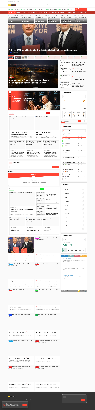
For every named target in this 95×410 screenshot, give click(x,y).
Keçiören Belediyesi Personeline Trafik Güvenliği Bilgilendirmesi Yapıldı (18, 333)
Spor (55, 4)
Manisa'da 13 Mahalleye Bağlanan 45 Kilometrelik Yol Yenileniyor (24, 100)
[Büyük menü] (86, 5)
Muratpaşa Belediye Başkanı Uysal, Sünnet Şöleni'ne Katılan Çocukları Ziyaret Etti (46, 385)
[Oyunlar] (86, 1)
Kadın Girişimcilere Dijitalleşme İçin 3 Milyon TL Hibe (19, 358)
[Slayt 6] (33, 87)
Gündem (41, 4)
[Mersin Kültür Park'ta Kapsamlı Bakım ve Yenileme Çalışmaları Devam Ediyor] (70, 57)
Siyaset (63, 4)
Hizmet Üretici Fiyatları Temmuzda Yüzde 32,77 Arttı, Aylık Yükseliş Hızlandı (72, 12)
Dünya (50, 4)
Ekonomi (46, 4)
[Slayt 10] (37, 87)
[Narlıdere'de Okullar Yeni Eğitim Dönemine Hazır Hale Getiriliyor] (31, 57)
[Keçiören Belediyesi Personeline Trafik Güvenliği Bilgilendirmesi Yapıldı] (51, 57)
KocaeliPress (12, 254)
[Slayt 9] (36, 87)
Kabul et (25, 404)
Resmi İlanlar (76, 4)
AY (85, 121)
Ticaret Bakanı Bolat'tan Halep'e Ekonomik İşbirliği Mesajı (47, 308)
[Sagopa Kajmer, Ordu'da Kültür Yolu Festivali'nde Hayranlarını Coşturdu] (18, 57)
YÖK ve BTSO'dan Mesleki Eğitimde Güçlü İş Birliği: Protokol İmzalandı (19, 256)
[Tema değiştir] (84, 1)
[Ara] (82, 5)
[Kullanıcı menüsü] (84, 5)
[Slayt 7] (34, 87)
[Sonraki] (56, 74)
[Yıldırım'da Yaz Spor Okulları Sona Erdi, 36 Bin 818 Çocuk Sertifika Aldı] (57, 57)
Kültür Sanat (69, 4)
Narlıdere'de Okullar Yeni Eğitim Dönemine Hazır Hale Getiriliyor (46, 282)
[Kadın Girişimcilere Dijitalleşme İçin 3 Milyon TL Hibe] (64, 57)
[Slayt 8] (35, 87)
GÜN (79, 121)
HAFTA (83, 121)
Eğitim (58, 4)
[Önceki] (10, 74)
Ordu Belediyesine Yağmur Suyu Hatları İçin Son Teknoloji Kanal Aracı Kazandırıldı (20, 385)
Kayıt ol (55, 166)
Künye (18, 1)
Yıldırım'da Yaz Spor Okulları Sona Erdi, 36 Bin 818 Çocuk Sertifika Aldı (47, 333)
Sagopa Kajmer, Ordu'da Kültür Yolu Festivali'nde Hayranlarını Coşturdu (33, 12)
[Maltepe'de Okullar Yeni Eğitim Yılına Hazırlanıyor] (38, 57)
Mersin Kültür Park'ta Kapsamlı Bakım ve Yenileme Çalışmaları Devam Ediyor (46, 359)
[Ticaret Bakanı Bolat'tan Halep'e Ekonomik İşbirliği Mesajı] (44, 57)
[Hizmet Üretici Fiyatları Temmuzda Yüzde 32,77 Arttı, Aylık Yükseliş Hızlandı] (24, 57)
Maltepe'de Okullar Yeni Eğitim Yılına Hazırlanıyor (19, 308)
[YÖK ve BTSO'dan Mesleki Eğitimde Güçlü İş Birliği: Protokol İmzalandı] (11, 57)
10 (9, 108)
